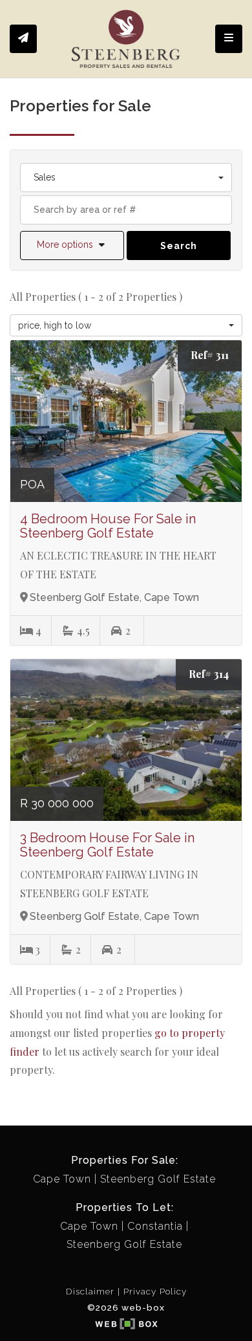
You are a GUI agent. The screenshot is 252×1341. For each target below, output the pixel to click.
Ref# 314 (209, 674)
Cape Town (62, 1179)
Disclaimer (90, 1291)
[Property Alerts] (23, 39)
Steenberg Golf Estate (158, 1179)
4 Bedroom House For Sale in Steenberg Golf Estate (108, 526)
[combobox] (126, 177)
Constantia (155, 1226)
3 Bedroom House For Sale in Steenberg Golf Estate (107, 845)
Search (178, 246)
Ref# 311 (210, 355)
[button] (72, 245)
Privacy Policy (155, 1291)
